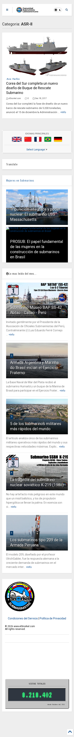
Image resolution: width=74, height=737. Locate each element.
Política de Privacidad (53, 618)
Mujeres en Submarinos (20, 180)
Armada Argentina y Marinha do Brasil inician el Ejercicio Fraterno (34, 367)
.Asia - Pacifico (13, 79)
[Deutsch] (58, 139)
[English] (17, 139)
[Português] (47, 139)
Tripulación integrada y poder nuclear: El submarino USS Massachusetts (35, 214)
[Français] (38, 139)
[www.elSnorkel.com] (28, 11)
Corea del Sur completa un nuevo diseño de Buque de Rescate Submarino (32, 88)
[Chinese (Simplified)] (28, 139)
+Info (63, 112)
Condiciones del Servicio (23, 618)
